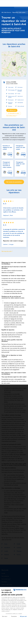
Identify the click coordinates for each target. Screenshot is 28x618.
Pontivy (19, 554)
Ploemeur (19, 551)
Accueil (3, 573)
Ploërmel (6, 554)
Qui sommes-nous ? (6, 579)
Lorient (6, 551)
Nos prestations (5, 576)
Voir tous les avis (6, 251)
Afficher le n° (12, 110)
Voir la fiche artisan (11, 116)
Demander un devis (14, 113)
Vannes (6, 558)
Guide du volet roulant (7, 584)
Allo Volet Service (6, 12)
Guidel (18, 544)
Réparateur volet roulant (18, 12)
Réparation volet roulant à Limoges (13, 241)
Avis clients (4, 582)
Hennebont (7, 547)
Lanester (19, 547)
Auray (5, 544)
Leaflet (24, 75)
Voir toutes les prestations (14, 182)
